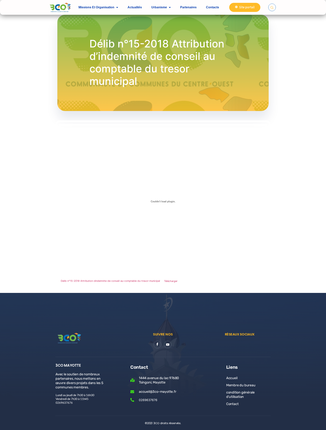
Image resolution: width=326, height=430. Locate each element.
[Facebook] (157, 344)
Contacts (212, 7)
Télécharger (171, 281)
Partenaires (188, 7)
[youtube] (167, 344)
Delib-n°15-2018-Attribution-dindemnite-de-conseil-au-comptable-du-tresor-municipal (110, 281)
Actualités (135, 7)
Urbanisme (159, 7)
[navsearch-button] (272, 7)
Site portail (246, 7)
